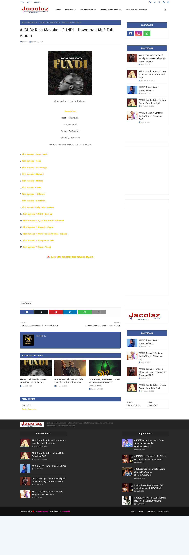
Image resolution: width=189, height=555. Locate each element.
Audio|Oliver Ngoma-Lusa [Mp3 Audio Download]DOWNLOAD (148, 486)
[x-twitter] (154, 2)
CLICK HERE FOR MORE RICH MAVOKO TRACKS (72, 257)
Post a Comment (29, 409)
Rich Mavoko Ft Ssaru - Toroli (37, 247)
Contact (37, 2)
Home (22, 2)
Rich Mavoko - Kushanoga (34, 167)
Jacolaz (25, 42)
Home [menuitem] (58, 10)
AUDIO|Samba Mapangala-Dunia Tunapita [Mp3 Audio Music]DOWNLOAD (149, 443)
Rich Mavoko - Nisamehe (33, 200)
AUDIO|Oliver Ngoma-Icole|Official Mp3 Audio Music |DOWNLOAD (150, 458)
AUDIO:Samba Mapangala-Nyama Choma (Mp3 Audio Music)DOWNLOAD (149, 472)
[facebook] (150, 2)
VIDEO (150, 402)
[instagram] (159, 2)
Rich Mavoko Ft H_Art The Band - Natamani (43, 220)
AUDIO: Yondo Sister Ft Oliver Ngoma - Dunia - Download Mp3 (152, 74)
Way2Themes (42, 511)
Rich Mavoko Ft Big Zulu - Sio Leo (38, 207)
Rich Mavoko (32, 22)
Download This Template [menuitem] (110, 10)
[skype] (168, 2)
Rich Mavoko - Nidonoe (33, 194)
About (29, 2)
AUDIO (129, 402)
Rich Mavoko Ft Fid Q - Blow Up (37, 214)
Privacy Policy (163, 511)
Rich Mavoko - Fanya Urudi (34, 154)
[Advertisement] (158, 172)
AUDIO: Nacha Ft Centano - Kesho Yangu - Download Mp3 (151, 116)
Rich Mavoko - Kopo (31, 161)
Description (70, 111)
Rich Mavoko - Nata (31, 187)
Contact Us (151, 511)
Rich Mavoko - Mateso (32, 181)
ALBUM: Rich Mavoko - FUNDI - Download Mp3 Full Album (34, 381)
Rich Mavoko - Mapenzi (33, 174)
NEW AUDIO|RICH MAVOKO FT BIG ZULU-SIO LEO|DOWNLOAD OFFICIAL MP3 (104, 382)
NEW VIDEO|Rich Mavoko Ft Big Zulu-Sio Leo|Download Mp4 (68, 381)
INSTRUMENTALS (133, 405)
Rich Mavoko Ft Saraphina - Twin (38, 240)
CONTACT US (152, 405)
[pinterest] (163, 2)
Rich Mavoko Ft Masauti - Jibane (38, 227)
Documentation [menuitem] (86, 10)
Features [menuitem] (69, 10)
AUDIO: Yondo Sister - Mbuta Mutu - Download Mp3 (152, 101)
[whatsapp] (146, 33)
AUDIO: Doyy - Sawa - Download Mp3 (149, 89)
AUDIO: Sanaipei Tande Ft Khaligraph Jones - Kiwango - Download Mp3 (152, 58)
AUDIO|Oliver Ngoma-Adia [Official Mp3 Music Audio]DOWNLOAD (150, 499)
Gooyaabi (66, 511)
